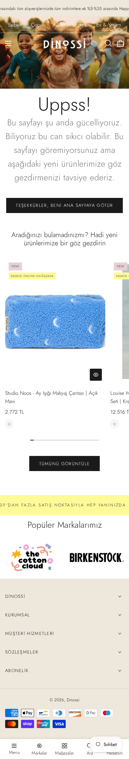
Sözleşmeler (21, 652)
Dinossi (15, 596)
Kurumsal (17, 615)
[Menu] (8, 43)
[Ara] (108, 43)
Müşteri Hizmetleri (29, 633)
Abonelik (17, 670)
